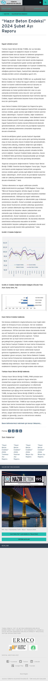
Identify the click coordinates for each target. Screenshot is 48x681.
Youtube (32, 666)
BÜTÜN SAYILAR (24, 539)
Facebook (13, 662)
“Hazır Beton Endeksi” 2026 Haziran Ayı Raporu (17, 452)
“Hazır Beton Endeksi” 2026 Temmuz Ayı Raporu (5, 452)
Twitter (25, 662)
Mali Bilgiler (24, 674)
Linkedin (37, 662)
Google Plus (19, 666)
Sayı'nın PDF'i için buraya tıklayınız (24, 534)
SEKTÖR (6, 14)
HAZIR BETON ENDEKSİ (19, 14)
